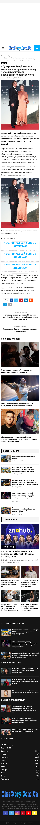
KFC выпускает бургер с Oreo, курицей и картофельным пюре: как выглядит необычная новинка (25, 482)
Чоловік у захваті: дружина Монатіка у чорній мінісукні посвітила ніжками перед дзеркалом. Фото (20, 317)
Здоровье (4, 751)
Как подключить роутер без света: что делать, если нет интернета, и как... (10, 583)
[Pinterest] (23, 813)
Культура (4, 63)
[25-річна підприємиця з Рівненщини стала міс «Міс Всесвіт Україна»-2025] (6, 693)
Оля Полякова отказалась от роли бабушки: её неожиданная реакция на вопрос (25, 681)
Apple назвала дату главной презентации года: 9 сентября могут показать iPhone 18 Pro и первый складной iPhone (23, 496)
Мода (3, 767)
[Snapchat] (34, 813)
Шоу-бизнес (5, 757)
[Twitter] (11, 813)
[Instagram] (17, 813)
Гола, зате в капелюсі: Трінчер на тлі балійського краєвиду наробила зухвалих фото (25, 670)
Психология (5, 779)
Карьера (4, 770)
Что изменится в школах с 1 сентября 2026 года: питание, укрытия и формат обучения (23, 469)
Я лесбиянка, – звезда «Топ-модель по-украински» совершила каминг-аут (16, 371)
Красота (4, 763)
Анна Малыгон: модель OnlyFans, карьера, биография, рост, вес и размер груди (29, 607)
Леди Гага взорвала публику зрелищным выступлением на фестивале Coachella (17, 405)
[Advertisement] (20, 24)
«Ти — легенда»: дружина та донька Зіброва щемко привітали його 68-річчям (25, 720)
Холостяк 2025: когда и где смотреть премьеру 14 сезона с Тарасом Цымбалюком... (29, 583)
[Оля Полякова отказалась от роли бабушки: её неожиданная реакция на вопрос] (6, 682)
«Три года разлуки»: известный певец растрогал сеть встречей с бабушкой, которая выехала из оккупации (19, 439)
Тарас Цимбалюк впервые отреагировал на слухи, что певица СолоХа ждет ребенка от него (24, 709)
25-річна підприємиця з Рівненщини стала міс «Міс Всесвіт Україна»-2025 (25, 692)
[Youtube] (28, 813)
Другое (3, 748)
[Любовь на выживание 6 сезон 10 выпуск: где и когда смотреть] (6, 732)
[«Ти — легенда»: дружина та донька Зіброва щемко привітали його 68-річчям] (6, 720)
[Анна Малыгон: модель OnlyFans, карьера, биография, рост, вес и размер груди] (30, 596)
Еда (4, 754)
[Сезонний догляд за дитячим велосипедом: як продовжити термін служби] (6, 510)
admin (4, 78)
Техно (3, 773)
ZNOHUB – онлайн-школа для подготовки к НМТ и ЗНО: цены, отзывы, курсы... (17, 554)
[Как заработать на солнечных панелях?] (6, 458)
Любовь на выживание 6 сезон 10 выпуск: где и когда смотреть (25, 730)
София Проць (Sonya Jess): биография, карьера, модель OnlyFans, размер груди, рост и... (10, 608)
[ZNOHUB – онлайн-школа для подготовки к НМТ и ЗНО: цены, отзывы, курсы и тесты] (20, 536)
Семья (3, 760)
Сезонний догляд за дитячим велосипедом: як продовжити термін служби (23, 510)
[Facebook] (5, 813)
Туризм (3, 776)
